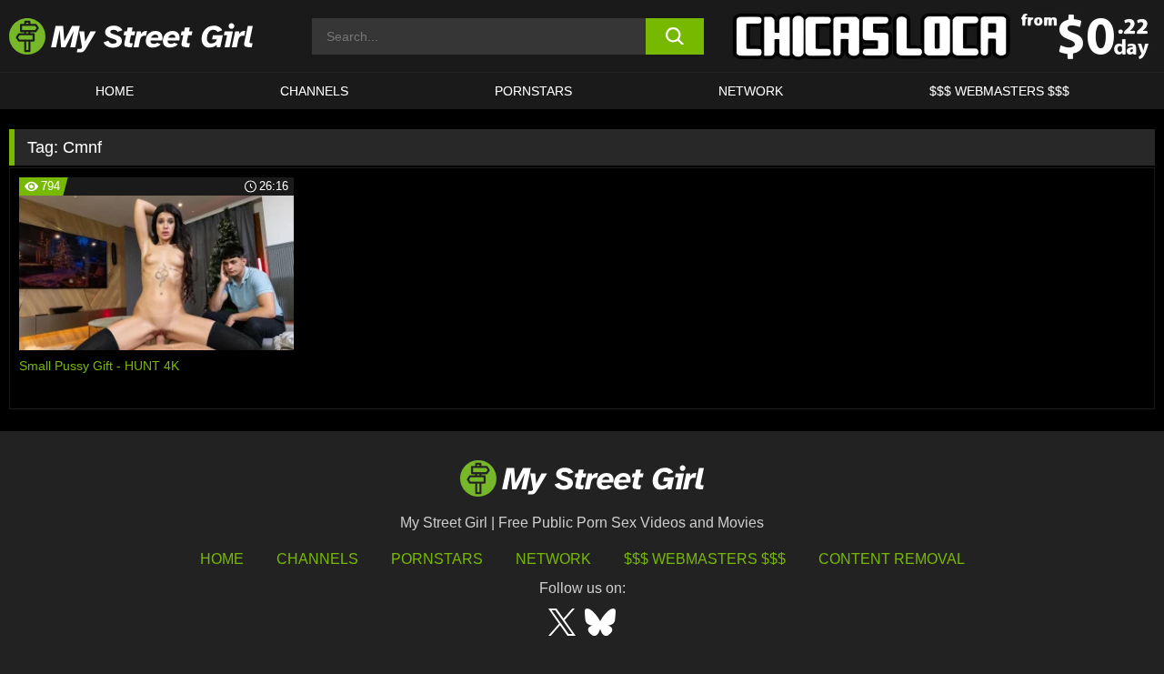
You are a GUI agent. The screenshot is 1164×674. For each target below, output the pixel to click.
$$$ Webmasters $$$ (705, 559)
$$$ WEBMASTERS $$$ (999, 91)
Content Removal (891, 559)
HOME (114, 91)
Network (750, 91)
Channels (317, 559)
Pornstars (533, 91)
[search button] (675, 36)
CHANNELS (314, 91)
